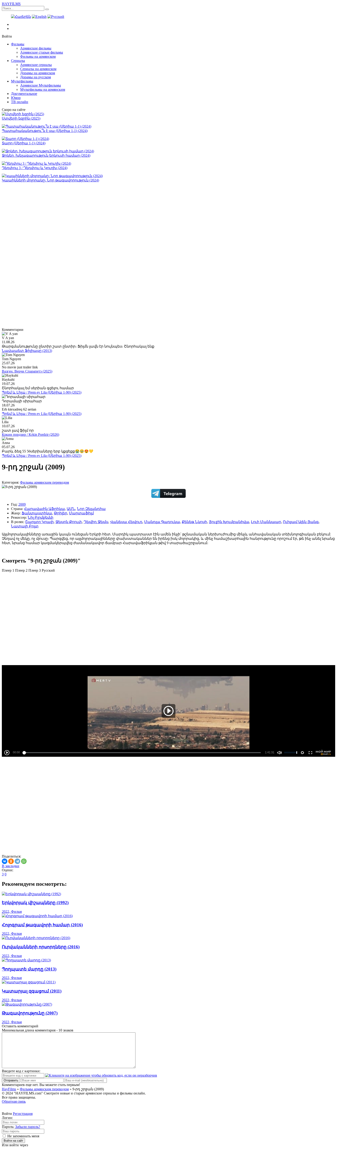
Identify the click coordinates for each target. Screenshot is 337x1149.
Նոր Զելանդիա (91, 509)
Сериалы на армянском (38, 69)
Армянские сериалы (36, 65)
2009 (22, 504)
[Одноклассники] (11, 861)
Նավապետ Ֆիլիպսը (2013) (27, 351)
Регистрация (23, 1114)
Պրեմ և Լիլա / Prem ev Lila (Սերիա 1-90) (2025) (41, 392)
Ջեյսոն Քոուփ (68, 522)
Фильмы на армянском (38, 56)
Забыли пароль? (27, 1127)
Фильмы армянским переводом (44, 482)
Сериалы (18, 61)
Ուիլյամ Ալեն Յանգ (301, 522)
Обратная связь (14, 1101)
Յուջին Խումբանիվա (229, 522)
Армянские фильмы (35, 48)
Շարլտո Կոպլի (39, 522)
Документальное (24, 94)
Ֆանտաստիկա (37, 513)
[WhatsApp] (24, 861)
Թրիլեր (60, 513)
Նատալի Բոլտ (25, 526)
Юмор (16, 98)
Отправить (11, 1080)
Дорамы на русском (35, 77)
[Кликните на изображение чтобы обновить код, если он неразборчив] (101, 1075)
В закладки (10, 866)
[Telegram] (17, 861)
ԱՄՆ (71, 509)
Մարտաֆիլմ (81, 513)
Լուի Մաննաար (266, 522)
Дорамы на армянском (37, 73)
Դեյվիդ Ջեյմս (96, 522)
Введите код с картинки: (21, 1071)
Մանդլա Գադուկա (162, 522)
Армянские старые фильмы (41, 52)
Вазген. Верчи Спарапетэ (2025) (27, 371)
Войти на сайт (13, 1140)
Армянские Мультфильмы (40, 85)
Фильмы (17, 44)
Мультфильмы (22, 81)
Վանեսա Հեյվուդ (126, 522)
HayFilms (9, 1089)
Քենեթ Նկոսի (194, 522)
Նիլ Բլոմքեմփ (40, 517)
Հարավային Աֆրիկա (44, 509)
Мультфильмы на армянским (42, 89)
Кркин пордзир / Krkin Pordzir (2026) (30, 434)
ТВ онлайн (19, 102)
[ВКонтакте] (4, 861)
